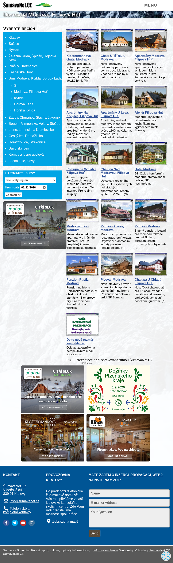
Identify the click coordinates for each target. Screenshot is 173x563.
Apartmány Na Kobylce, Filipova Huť (82, 114)
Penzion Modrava (147, 226)
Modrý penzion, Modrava (77, 228)
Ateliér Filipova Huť (149, 112)
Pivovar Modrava (113, 279)
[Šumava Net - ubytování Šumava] (28, 6)
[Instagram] (31, 523)
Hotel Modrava (145, 169)
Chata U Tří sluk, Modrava (113, 57)
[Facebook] (6, 523)
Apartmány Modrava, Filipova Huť (150, 57)
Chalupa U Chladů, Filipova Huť (148, 281)
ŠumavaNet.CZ (159, 550)
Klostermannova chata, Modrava (78, 57)
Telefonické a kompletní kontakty (17, 510)
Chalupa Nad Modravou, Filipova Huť (115, 172)
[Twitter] (15, 523)
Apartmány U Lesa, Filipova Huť (115, 114)
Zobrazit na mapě (65, 521)
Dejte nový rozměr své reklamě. (79, 341)
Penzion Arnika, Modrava (112, 228)
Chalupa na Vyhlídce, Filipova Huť (81, 170)
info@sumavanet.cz (24, 501)
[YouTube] (23, 523)
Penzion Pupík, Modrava (77, 281)
